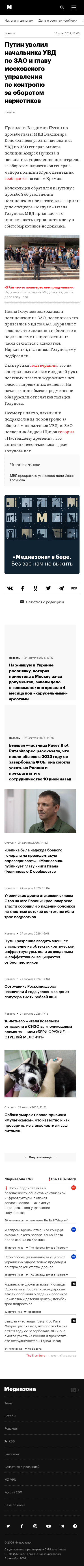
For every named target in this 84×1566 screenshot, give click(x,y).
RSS (11, 1440)
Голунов (9, 112)
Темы (8, 1402)
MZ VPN (10, 1479)
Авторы (10, 1415)
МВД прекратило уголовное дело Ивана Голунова (42, 477)
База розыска (14, 1504)
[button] (73, 7)
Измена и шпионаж (18, 20)
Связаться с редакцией (45, 601)
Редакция (11, 1428)
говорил (66, 432)
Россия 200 (13, 1491)
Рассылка (11, 1453)
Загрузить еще (40, 1157)
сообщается (16, 179)
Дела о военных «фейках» (58, 20)
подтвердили (43, 366)
